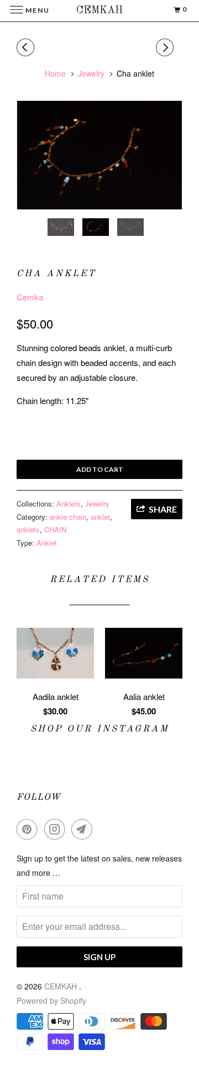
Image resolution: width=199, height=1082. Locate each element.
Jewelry (97, 503)
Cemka (30, 297)
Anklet (46, 542)
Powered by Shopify (51, 1000)
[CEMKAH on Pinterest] (29, 829)
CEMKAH (61, 986)
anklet (100, 517)
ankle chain (68, 517)
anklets (28, 529)
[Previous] (27, 47)
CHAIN (55, 529)
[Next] (166, 47)
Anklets (68, 503)
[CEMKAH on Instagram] (57, 829)
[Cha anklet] (99, 155)
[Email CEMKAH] (84, 829)
